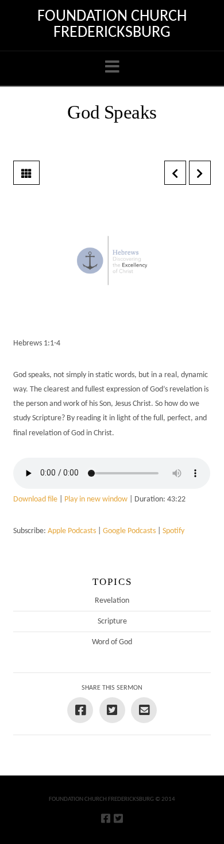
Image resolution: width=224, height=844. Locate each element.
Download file (35, 499)
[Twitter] (118, 818)
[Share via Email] (144, 710)
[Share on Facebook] (80, 710)
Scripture (112, 621)
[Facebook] (105, 818)
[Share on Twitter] (112, 710)
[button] (112, 68)
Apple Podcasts (72, 531)
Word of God (112, 642)
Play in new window (96, 499)
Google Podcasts (129, 531)
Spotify (173, 531)
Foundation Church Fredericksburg (112, 25)
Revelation (112, 600)
